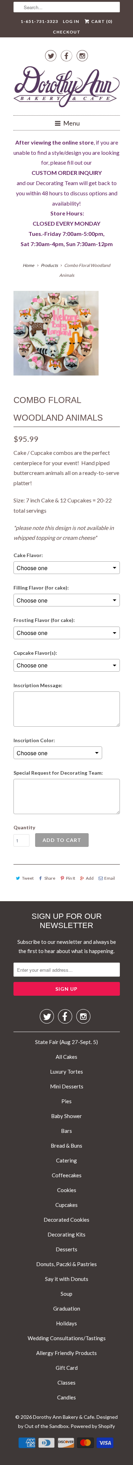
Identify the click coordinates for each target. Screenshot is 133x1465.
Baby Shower (66, 1116)
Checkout (67, 32)
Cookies (66, 1190)
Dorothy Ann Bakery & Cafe (63, 1417)
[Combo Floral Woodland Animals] (56, 333)
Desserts (66, 1249)
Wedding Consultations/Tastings (67, 1338)
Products (49, 265)
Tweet (28, 878)
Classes (66, 1382)
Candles (66, 1397)
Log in (71, 21)
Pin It (70, 878)
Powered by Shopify (93, 1426)
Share (49, 878)
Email (109, 878)
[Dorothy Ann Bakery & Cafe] (66, 88)
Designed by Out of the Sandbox (68, 1421)
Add (90, 878)
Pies (66, 1101)
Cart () (101, 21)
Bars (66, 1131)
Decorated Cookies (66, 1219)
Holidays (66, 1323)
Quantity (24, 827)
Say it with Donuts (66, 1279)
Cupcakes (66, 1205)
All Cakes (66, 1057)
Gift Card (67, 1368)
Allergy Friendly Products (66, 1353)
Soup (66, 1293)
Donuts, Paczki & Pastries (66, 1264)
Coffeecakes (67, 1175)
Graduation (66, 1308)
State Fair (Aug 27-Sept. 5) (66, 1042)
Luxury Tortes (66, 1071)
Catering (66, 1160)
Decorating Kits (66, 1234)
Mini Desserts (66, 1086)
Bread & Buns (66, 1145)
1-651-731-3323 (39, 21)
